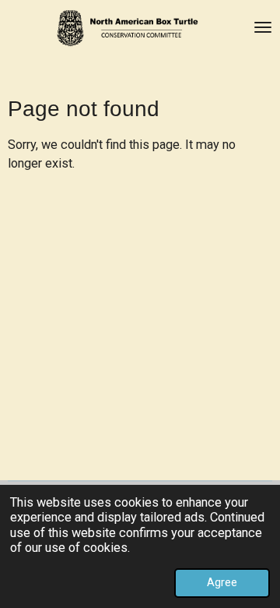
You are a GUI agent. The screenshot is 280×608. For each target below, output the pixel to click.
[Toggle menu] (263, 27)
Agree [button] (222, 582)
